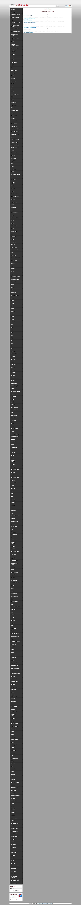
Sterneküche (13, 158)
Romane (12, 646)
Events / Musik (14, 231)
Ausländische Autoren (15, 14)
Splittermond (13, 662)
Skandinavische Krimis (14, 564)
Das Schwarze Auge (15, 633)
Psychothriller (14, 447)
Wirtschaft (13, 798)
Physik (12, 617)
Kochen (12, 150)
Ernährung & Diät (14, 126)
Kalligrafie (13, 351)
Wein (12, 163)
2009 (12, 327)
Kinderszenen (26, 25)
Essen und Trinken (15, 110)
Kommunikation (14, 787)
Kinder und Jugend (15, 94)
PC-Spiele (13, 855)
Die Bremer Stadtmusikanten (29, 18)
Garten (12, 297)
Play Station (13, 847)
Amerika (12, 763)
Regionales (13, 554)
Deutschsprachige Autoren (14, 35)
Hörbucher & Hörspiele (13, 51)
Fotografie (13, 698)
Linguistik (13, 792)
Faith (12, 412)
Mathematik (13, 609)
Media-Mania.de (19, 4)
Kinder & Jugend (14, 428)
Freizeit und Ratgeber (15, 276)
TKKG (12, 423)
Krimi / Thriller (14, 247)
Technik (12, 622)
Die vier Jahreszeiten (28, 20)
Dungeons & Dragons (15, 641)
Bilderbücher (13, 482)
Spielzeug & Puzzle (15, 880)
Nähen (12, 308)
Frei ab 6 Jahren (14, 836)
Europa (12, 771)
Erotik (12, 65)
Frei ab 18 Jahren (14, 833)
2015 (12, 343)
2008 (12, 324)
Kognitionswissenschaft (16, 784)
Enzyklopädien (14, 744)
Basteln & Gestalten (15, 279)
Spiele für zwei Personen (14, 877)
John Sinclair (13, 417)
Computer (13, 590)
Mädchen (13, 518)
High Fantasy (13, 179)
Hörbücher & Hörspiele (13, 461)
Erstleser (13, 488)
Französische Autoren (15, 22)
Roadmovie (13, 255)
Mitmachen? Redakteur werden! (48, 903)
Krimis (12, 431)
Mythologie (13, 736)
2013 (12, 337)
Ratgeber (13, 356)
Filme (12, 86)
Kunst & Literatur (14, 726)
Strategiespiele (14, 882)
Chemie (12, 588)
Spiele (12, 860)
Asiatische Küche (14, 142)
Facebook (66, 5)
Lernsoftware (13, 849)
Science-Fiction (14, 102)
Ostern (12, 287)
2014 (12, 340)
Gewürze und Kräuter (15, 134)
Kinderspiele (13, 871)
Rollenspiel (13, 396)
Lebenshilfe (13, 728)
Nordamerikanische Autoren (15, 26)
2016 (12, 345)
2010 (12, 329)
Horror (12, 239)
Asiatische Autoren (15, 17)
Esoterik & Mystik (14, 686)
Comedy (12, 223)
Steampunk (13, 207)
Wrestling (13, 268)
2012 (12, 335)
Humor (12, 59)
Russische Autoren (15, 28)
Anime (12, 220)
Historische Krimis (14, 436)
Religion (12, 776)
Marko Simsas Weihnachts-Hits (30, 27)
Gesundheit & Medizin (15, 606)
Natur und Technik (14, 582)
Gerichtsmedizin (14, 572)
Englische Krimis (14, 560)
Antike (12, 703)
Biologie (12, 585)
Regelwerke (13, 638)
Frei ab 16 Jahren (14, 831)
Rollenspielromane (15, 196)
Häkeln (12, 305)
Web (12, 604)
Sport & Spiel (13, 364)
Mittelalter (13, 709)
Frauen (12, 41)
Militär (12, 731)
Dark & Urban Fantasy (15, 174)
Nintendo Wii (13, 844)
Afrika (12, 760)
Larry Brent (13, 420)
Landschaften (13, 678)
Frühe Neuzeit (14, 706)
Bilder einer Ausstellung (28, 15)
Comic (12, 75)
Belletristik (13, 9)
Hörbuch (13, 369)
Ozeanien (13, 774)
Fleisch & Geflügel (14, 131)
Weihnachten (13, 292)
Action (12, 215)
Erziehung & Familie (15, 295)
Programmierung (14, 601)
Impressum (39, 903)
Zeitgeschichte (14, 711)
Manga (12, 99)
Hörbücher (13, 54)
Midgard (12, 649)
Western (12, 107)
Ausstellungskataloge (15, 673)
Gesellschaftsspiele (15, 865)
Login (70, 5)
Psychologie (13, 752)
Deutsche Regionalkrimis (14, 557)
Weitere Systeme (14, 665)
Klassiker (13, 380)
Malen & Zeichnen (14, 353)
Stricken (12, 311)
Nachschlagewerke (14, 739)
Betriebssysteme (14, 596)
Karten (12, 284)
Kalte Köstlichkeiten (15, 147)
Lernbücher (13, 790)
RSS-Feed (69, 5)
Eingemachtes (14, 123)
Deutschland (13, 768)
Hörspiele (13, 57)
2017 (12, 348)
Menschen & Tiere (14, 681)
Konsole (12, 839)
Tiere (12, 625)
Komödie (13, 244)
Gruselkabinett (14, 415)
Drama (12, 228)
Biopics (12, 271)
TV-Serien (13, 263)
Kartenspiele (13, 868)
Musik (12, 652)
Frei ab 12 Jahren (14, 828)
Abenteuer (13, 78)
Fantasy (12, 83)
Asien (12, 766)
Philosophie (13, 750)
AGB (42, 903)
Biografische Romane (15, 31)
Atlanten (12, 742)
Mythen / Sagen (14, 70)
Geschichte (13, 701)
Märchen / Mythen (14, 521)
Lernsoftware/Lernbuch (15, 515)
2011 (12, 332)
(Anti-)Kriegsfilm (14, 212)
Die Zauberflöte (27, 19)
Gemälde (13, 676)
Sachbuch (13, 439)
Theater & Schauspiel (15, 795)
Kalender (13, 321)
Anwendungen (14, 593)
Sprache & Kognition (15, 782)
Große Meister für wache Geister (30, 22)
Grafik (12, 598)
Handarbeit (13, 300)
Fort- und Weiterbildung (14, 695)
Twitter (67, 5)
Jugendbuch (13, 510)
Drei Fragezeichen (14, 407)
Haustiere (13, 313)
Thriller (12, 444)
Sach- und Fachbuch (15, 668)
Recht (12, 755)
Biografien (13, 375)
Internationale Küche (15, 139)
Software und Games (15, 823)
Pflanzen (13, 614)
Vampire (12, 204)
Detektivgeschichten (15, 433)
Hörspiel (12, 404)
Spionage (13, 577)
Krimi (12, 513)
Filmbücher (13, 689)
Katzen (12, 319)
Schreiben (13, 359)
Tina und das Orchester (28, 32)
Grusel (12, 496)
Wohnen (12, 367)
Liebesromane (14, 62)
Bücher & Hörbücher (15, 636)
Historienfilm (13, 236)
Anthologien (13, 11)
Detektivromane (14, 534)
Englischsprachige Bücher (15, 38)
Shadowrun (13, 654)
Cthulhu (12, 630)
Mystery (12, 252)
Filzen (12, 303)
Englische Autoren (14, 19)
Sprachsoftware (14, 852)
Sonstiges (13, 73)
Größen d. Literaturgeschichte (15, 45)
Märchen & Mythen (14, 385)
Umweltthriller (14, 580)
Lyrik (12, 67)
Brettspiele (13, 863)
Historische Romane (15, 377)
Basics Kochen (14, 115)
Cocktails (13, 118)
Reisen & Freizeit (14, 758)
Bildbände (13, 670)
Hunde (12, 316)
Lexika (12, 747)
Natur (12, 612)
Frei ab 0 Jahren (14, 825)
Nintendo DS (13, 841)
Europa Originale (14, 409)
